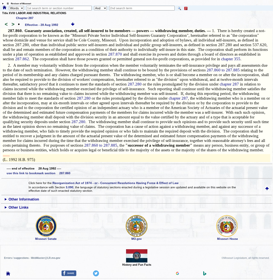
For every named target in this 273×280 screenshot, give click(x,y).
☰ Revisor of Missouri (18, 3)
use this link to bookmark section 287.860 (38, 173)
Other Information (24, 199)
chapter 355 (230, 59)
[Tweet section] (96, 275)
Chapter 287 (24, 18)
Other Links (18, 207)
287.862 (22, 59)
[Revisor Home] (8, 274)
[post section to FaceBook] (68, 275)
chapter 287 (229, 84)
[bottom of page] (72, 25)
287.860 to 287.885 (223, 70)
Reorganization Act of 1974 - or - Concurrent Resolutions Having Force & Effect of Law (115, 183)
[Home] (4, 8)
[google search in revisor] (177, 274)
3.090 (69, 187)
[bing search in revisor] (204, 274)
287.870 (115, 54)
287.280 (135, 84)
